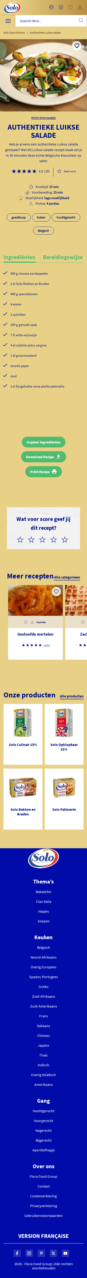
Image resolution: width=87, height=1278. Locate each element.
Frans (43, 1016)
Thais (43, 1055)
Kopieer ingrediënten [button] (44, 442)
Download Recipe (40, 456)
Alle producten (72, 696)
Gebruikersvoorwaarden (43, 1215)
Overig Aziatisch (43, 1074)
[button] (51, 7)
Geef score (70, 171)
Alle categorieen (67, 577)
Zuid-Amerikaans (43, 1006)
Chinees (43, 1035)
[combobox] (51, 21)
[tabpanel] (43, 337)
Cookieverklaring (43, 1196)
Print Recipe (40, 471)
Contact (44, 1186)
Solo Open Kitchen (14, 32)
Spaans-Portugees (43, 976)
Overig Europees (43, 967)
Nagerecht (43, 1130)
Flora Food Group (43, 1176)
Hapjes (43, 911)
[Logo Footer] (43, 851)
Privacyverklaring (43, 1205)
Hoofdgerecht (43, 1110)
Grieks (43, 986)
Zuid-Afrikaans (43, 996)
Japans (43, 1045)
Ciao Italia (43, 901)
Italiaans (43, 1025)
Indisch (43, 1065)
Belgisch (43, 947)
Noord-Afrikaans (44, 957)
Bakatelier (44, 891)
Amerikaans (43, 1084)
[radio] (22, 539)
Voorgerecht (43, 1120)
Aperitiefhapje (43, 1150)
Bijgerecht (44, 1140)
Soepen (44, 921)
